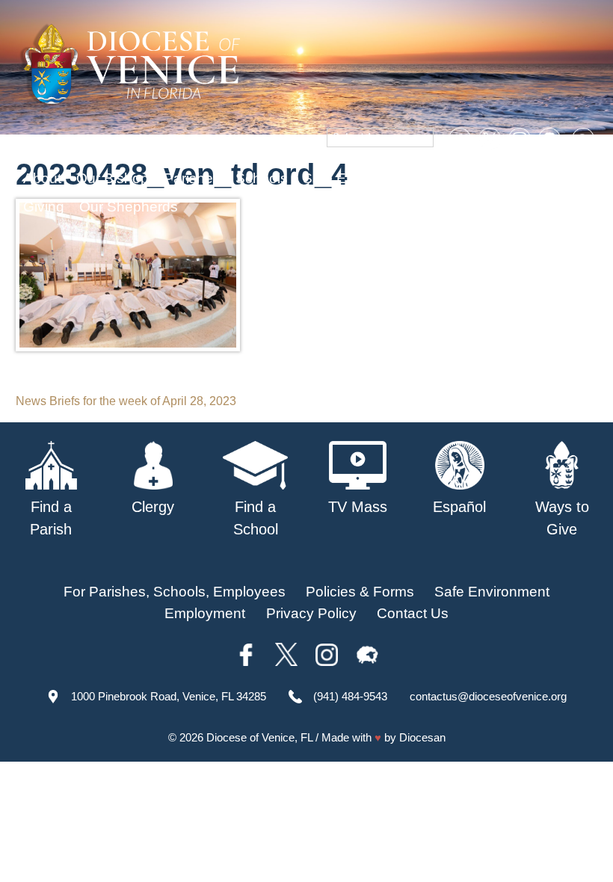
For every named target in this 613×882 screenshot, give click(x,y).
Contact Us (413, 613)
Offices (527, 178)
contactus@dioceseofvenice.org (488, 696)
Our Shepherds (128, 207)
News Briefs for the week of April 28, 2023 (126, 401)
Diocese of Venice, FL (259, 737)
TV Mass (461, 178)
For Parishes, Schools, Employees (175, 591)
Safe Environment (360, 178)
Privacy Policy (311, 613)
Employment (204, 613)
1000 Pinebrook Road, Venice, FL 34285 (168, 696)
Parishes (192, 178)
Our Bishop (112, 178)
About (42, 178)
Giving (43, 207)
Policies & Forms (360, 591)
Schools (261, 178)
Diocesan (422, 737)
